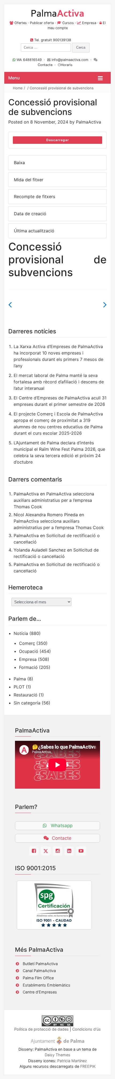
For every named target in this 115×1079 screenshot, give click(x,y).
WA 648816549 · (31, 60)
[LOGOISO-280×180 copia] (54, 905)
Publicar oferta (42, 23)
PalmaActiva (88, 122)
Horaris (66, 65)
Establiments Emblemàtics (46, 985)
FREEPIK (87, 1066)
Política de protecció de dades (41, 1029)
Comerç (27, 643)
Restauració (25, 695)
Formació (28, 667)
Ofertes (20, 23)
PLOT (19, 686)
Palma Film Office (38, 978)
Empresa (89, 23)
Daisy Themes (57, 1055)
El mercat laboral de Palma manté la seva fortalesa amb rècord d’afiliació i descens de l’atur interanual (59, 382)
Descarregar (57, 140)
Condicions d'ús (86, 1029)
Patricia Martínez (72, 1060)
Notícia (21, 633)
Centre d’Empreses (40, 992)
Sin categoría (27, 703)
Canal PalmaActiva (39, 970)
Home (18, 88)
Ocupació (28, 651)
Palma (20, 678)
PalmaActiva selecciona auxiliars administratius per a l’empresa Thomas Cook (54, 500)
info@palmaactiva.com (70, 60)
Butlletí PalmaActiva (40, 963)
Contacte (45, 65)
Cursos (68, 23)
